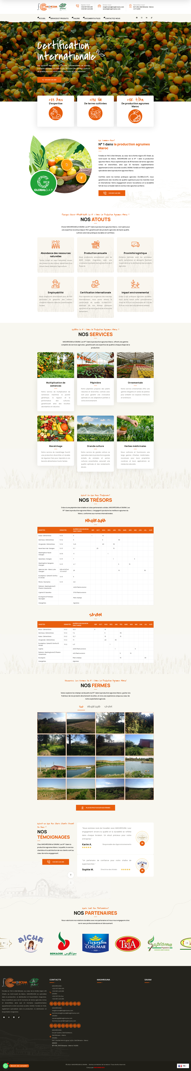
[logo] (51, 7)
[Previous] (4, 943)
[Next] (187, 943)
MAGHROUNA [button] (93, 707)
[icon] (137, 18)
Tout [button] (81, 707)
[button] (71, 875)
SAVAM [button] (108, 707)
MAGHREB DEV (99, 1067)
